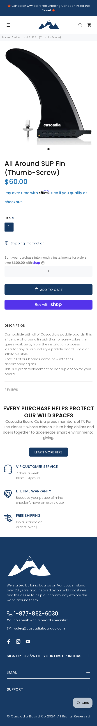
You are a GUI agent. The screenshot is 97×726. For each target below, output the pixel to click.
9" (9, 227)
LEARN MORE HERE (48, 452)
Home (6, 37)
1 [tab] (48, 149)
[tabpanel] (48, 96)
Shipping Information (27, 243)
